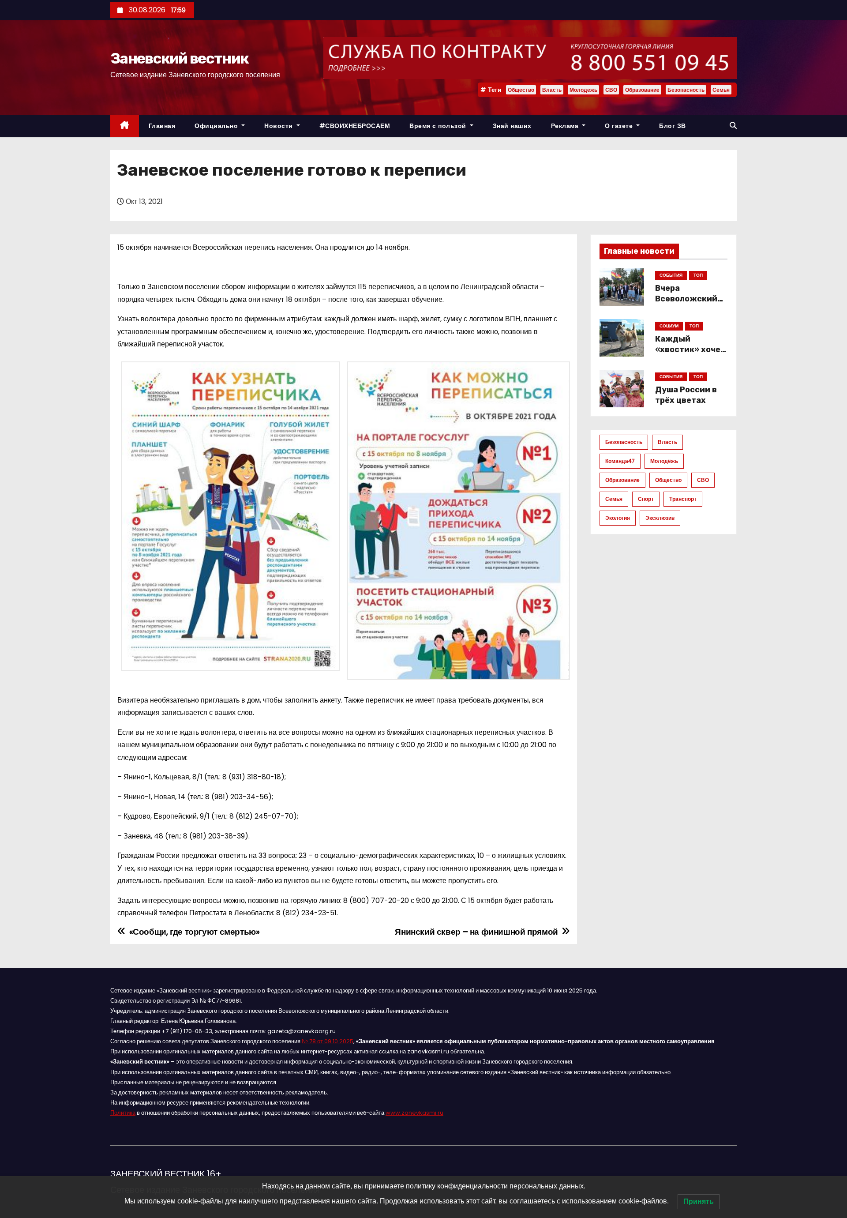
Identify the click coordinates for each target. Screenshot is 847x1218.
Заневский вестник (179, 58)
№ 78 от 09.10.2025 (327, 1041)
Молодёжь (583, 90)
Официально (217, 125)
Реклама (566, 125)
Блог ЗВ (672, 125)
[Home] (124, 126)
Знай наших (512, 125)
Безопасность (686, 90)
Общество (521, 90)
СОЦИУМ (669, 326)
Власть (552, 90)
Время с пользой (438, 125)
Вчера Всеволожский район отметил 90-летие (686, 304)
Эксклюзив (660, 518)
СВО (611, 90)
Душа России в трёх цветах (686, 395)
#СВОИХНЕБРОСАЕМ (354, 125)
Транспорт (683, 499)
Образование (642, 90)
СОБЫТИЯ (671, 275)
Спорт (646, 499)
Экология (617, 518)
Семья (721, 90)
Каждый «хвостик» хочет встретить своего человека (690, 355)
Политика (122, 1113)
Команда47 (620, 461)
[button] (733, 125)
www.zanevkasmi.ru (414, 1113)
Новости (279, 125)
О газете (620, 125)
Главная (162, 125)
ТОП (698, 275)
